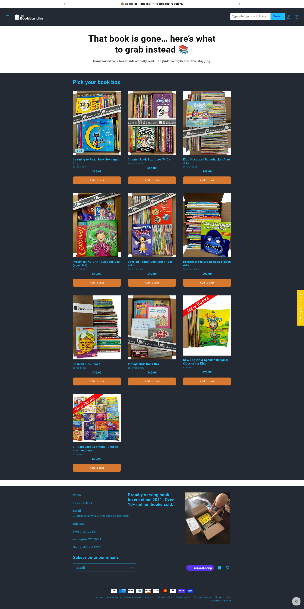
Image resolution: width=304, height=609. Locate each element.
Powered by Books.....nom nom (138, 597)
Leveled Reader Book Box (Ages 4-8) (150, 263)
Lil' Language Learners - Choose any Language (95, 448)
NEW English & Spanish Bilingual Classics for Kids (205, 361)
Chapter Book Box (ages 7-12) (149, 159)
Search (277, 16)
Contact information (220, 600)
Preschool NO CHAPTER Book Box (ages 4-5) (96, 263)
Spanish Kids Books (86, 364)
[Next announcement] (239, 4)
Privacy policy (183, 597)
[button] (7, 17)
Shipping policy (223, 597)
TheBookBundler (113, 597)
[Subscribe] (132, 567)
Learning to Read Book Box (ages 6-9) (96, 161)
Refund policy (165, 597)
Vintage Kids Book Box (143, 364)
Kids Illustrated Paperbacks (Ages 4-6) (207, 161)
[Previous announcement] (64, 4)
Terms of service (203, 597)
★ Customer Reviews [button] (301, 308)
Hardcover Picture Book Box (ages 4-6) (207, 263)
